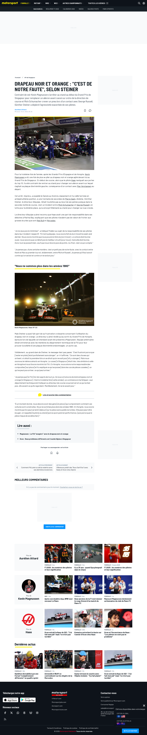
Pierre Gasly (70, 199)
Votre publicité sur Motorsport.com (113, 701)
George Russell (83, 205)
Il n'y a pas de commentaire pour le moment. (54, 487)
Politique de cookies (70, 728)
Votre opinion (105, 697)
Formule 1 (25, 3)
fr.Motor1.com (56, 698)
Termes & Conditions (54, 728)
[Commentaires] (90, 110)
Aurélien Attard (20, 109)
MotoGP (37, 3)
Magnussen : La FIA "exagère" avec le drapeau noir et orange (44, 434)
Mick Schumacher (66, 205)
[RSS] (5, 719)
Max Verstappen (84, 186)
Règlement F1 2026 (52, 9)
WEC (56, 3)
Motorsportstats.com (59, 709)
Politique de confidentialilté (88, 728)
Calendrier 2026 (69, 9)
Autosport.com (57, 706)
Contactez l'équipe (107, 704)
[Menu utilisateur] (143, 3)
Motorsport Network (68, 731)
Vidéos (81, 9)
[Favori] (85, 110)
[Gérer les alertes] (57, 453)
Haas (73, 180)
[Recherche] (139, 3)
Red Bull (40, 220)
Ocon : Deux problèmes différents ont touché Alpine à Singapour (45, 439)
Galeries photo (93, 9)
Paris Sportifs (108, 9)
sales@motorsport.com (109, 708)
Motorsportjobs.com (59, 702)
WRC (47, 3)
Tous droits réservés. (84, 731)
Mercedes (51, 220)
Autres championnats (72, 3)
